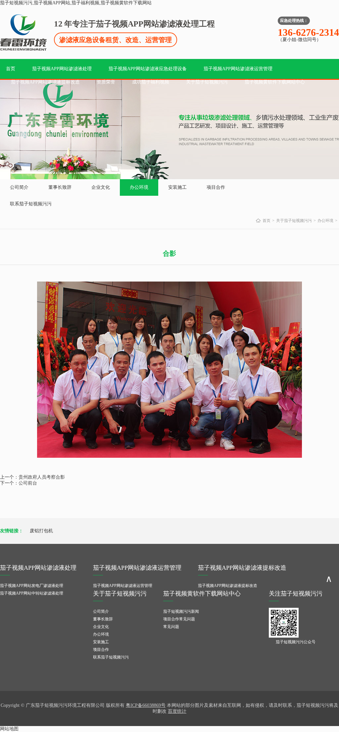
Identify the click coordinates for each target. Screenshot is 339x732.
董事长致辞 (60, 187)
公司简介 (19, 187)
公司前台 (28, 483)
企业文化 (100, 187)
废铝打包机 (41, 530)
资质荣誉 (106, 81)
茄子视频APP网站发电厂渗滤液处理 (31, 585)
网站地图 (9, 728)
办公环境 (139, 187)
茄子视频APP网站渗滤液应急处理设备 (148, 68)
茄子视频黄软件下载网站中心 (275, 81)
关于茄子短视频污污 (207, 81)
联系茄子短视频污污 (31, 203)
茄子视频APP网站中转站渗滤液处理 (31, 593)
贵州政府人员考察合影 (42, 477)
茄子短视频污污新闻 (181, 611)
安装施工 (177, 187)
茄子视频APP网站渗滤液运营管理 (238, 68)
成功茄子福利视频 (150, 81)
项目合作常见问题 (179, 619)
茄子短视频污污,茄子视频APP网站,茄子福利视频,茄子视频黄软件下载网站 (76, 2)
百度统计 (177, 711)
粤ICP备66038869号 (146, 705)
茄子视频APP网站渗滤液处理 (62, 68)
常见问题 (171, 626)
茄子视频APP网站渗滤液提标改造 (45, 81)
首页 (10, 68)
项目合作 (216, 187)
